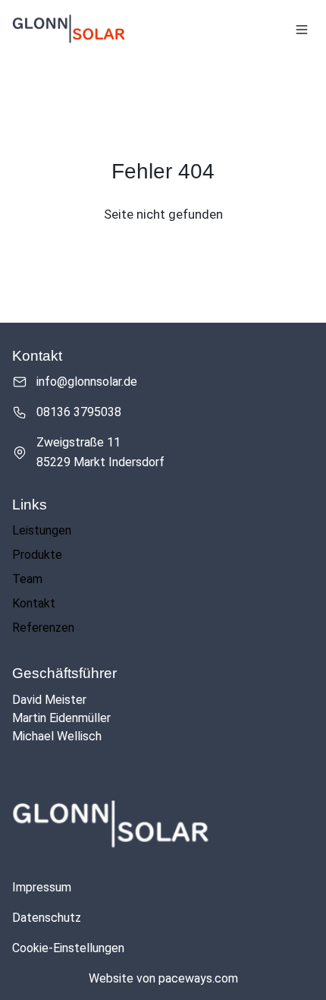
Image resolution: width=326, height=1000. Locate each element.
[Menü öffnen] (302, 29)
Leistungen (41, 530)
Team (27, 579)
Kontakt (33, 603)
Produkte (37, 554)
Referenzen (43, 627)
